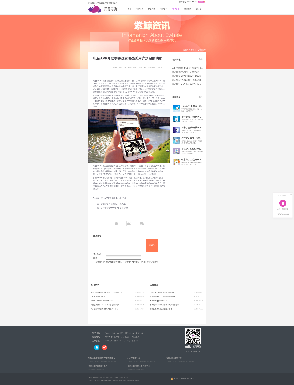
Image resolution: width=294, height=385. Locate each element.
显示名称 (97, 254)
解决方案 (151, 9)
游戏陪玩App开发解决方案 (159, 301)
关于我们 (199, 9)
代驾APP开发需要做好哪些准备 (114, 204)
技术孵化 (118, 337)
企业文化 (117, 341)
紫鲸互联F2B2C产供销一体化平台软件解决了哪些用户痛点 (193, 84)
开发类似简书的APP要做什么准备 (115, 208)
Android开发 (110, 333)
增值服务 (135, 337)
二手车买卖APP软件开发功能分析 (162, 292)
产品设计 (126, 337)
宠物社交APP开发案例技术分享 (161, 309)
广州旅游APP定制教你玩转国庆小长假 (104, 309)
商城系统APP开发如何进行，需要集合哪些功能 (189, 80)
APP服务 (139, 9)
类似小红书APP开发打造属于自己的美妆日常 (107, 292)
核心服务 (96, 337)
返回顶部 (283, 195)
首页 (129, 9)
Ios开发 (120, 333)
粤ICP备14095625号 (119, 380)
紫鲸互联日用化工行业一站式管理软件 (186, 72)
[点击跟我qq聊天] (201, 2)
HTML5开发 (129, 333)
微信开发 (139, 333)
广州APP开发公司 (108, 198)
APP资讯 (175, 9)
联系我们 (135, 341)
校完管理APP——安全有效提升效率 (162, 296)
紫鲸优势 (108, 341)
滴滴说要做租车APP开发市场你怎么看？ (105, 305)
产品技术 (202, 50)
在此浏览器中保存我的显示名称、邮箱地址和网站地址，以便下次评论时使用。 (127, 262)
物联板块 (187, 9)
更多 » (201, 59)
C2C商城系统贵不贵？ (99, 296)
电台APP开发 (121, 198)
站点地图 (136, 380)
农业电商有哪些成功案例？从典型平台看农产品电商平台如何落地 (195, 68)
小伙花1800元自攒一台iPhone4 (102, 301)
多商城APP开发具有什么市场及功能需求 (164, 305)
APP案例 (163, 9)
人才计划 (126, 341)
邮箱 (95, 258)
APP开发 (96, 333)
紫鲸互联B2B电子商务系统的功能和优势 (186, 76)
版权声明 (129, 380)
